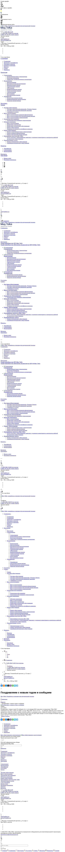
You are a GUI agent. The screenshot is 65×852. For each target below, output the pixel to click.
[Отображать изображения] (1, 16)
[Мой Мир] (6, 686)
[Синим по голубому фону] (1, 13)
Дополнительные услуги (11, 140)
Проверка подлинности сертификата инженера (19, 129)
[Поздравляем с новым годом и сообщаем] (12, 705)
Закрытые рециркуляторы (14, 100)
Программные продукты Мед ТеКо (13, 136)
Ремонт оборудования (13, 127)
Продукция (4, 72)
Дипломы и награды (9, 64)
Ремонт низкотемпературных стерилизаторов (19, 131)
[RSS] (1, 688)
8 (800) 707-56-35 (10, 34)
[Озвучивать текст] (2, 21)
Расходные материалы (13, 78)
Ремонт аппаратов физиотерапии (16, 133)
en (1, 171)
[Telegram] (4, 164)
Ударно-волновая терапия (14, 90)
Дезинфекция (7, 96)
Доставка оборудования (10, 107)
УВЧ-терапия (10, 88)
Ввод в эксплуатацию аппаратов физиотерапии (20, 114)
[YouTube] (4, 165)
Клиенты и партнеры (9, 65)
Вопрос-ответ (7, 158)
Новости (6, 67)
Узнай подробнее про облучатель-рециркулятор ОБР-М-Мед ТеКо (20, 245)
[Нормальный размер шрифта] (2, 4)
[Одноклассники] (4, 686)
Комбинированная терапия (14, 89)
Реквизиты (7, 69)
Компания (3, 748)
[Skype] (15, 686)
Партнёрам (4, 155)
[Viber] (10, 686)
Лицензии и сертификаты (11, 62)
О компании (4, 58)
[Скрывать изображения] (1, 18)
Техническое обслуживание (11, 119)
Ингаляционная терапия (13, 95)
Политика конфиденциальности (9, 834)
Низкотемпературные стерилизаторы (17, 76)
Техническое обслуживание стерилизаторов (19, 120)
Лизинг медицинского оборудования (17, 141)
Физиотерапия (8, 81)
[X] (8, 686)
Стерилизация (8, 75)
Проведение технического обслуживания (18, 126)
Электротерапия (11, 92)
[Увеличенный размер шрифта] (2, 6)
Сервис (3, 105)
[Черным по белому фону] (1, 9)
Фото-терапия (11, 93)
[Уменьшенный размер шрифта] (1, 2)
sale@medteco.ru (5, 39)
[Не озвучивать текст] (1, 23)
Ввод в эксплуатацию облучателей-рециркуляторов (21, 116)
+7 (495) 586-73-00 (8, 32)
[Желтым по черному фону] (1, 11)
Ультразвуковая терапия (13, 86)
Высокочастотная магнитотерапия (16, 83)
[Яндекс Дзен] (4, 166)
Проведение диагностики (14, 124)
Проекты (3, 146)
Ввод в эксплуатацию (10, 113)
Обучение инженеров (10, 122)
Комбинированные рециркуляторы (16, 99)
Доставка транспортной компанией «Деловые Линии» (22, 109)
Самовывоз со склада (12, 112)
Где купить (4, 103)
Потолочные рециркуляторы (14, 98)
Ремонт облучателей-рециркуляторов (17, 134)
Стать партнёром (5, 782)
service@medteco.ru (6, 40)
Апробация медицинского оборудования (18, 143)
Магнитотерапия (11, 82)
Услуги (2, 769)
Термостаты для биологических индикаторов (19, 79)
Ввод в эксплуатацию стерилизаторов (17, 117)
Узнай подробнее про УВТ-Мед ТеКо (11, 243)
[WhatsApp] (13, 686)
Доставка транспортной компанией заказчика (19, 110)
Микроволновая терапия (13, 85)
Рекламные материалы (10, 159)
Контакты (4, 154)
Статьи (6, 68)
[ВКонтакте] (4, 162)
